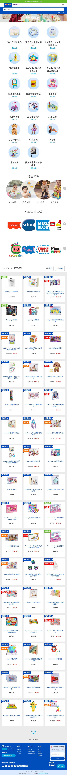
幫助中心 (30, 749)
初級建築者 (14, 68)
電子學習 (52, 94)
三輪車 (53, 139)
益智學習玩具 (33, 116)
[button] (62, 1)
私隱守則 (46, 773)
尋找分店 (19, 751)
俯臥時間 (12, 202)
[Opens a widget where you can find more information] (60, 766)
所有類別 (5, 268)
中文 (4, 748)
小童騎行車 (14, 116)
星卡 (39, 749)
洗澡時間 (26, 202)
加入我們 (19, 753)
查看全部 (14, 48)
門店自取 (40, 755)
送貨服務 (40, 753)
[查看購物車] (63, 5)
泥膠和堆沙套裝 (33, 94)
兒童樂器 (52, 116)
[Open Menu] (2, 5)
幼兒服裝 (33, 139)
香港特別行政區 (8, 755)
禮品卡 (39, 751)
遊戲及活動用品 (14, 42)
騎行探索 (40, 202)
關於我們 (19, 749)
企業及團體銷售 (31, 753)
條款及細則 (41, 773)
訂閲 (58, 758)
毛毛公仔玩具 (14, 139)
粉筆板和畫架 (14, 94)
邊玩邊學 (55, 202)
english (11, 748)
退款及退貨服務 (31, 751)
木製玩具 (14, 162)
